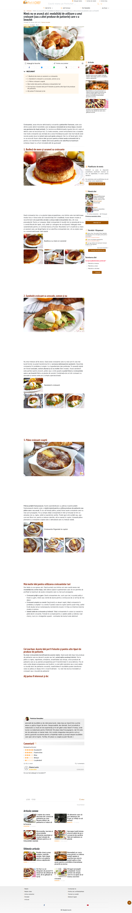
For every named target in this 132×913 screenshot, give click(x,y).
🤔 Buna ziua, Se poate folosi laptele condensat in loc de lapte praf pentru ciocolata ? (96, 235)
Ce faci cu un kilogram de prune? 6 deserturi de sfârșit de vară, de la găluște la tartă (44, 873)
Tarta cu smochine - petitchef (99, 209)
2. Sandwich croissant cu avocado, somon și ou (43, 79)
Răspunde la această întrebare (92, 237)
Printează (104, 214)
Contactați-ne (72, 889)
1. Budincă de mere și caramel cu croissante (42, 76)
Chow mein (97, 202)
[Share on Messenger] (41, 67)
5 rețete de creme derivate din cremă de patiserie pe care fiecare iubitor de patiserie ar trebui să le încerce (38, 819)
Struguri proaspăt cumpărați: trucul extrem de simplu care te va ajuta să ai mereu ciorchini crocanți (69, 874)
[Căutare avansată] (101, 4)
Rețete (48, 8)
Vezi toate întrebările (102, 247)
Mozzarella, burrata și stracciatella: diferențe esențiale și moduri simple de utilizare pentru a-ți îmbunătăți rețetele (38, 836)
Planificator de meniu (96, 184)
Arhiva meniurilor (93, 214)
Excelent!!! (38, 750)
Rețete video (28, 891)
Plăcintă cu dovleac (93, 268)
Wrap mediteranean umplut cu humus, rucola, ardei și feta (99, 197)
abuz (82, 799)
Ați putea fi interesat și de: (36, 91)
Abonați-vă (97, 222)
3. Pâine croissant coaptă (36, 81)
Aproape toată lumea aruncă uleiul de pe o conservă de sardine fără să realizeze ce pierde (75, 835)
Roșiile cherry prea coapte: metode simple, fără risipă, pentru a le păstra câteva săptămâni (43, 856)
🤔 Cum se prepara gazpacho (94, 239)
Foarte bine (38, 752)
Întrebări (86, 8)
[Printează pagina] (82, 63)
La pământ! (38, 760)
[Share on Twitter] (66, 67)
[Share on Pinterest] (78, 67)
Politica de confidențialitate (76, 891)
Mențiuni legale (72, 897)
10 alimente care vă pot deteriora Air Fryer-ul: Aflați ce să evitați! (75, 817)
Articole (66, 8)
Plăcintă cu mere (93, 266)
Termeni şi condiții (73, 894)
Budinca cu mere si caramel (55, 241)
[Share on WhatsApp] (54, 67)
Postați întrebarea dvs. (97, 250)
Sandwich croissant (52, 385)
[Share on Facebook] (29, 67)
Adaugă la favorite (33, 63)
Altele (104, 8)
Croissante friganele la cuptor (56, 529)
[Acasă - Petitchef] (24, 11)
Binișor (36, 758)
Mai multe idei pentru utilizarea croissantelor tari (44, 84)
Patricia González (45, 22)
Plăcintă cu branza (93, 263)
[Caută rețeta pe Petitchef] (98, 4)
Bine (35, 755)
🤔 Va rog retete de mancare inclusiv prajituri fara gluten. (96, 243)
